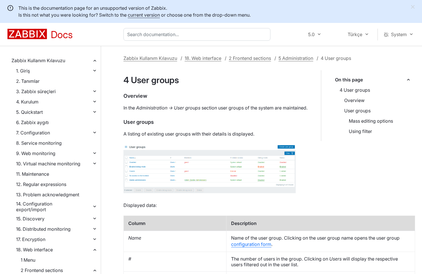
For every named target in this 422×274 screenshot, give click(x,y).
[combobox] (198, 34)
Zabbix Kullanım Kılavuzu (38, 60)
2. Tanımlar (28, 81)
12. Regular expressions (41, 184)
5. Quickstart (29, 112)
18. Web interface (34, 250)
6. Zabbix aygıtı (32, 122)
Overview (354, 100)
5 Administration (295, 58)
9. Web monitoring (35, 153)
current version (144, 15)
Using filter (360, 131)
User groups (357, 110)
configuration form (251, 244)
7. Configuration (33, 133)
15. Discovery (30, 219)
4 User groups (355, 90)
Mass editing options (371, 121)
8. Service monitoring (39, 143)
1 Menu (28, 260)
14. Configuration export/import (34, 206)
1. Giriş (23, 71)
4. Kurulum (27, 102)
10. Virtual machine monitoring (48, 164)
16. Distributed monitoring (43, 229)
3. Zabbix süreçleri (36, 91)
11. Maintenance (32, 174)
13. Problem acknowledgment (47, 194)
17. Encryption (30, 239)
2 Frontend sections (42, 270)
